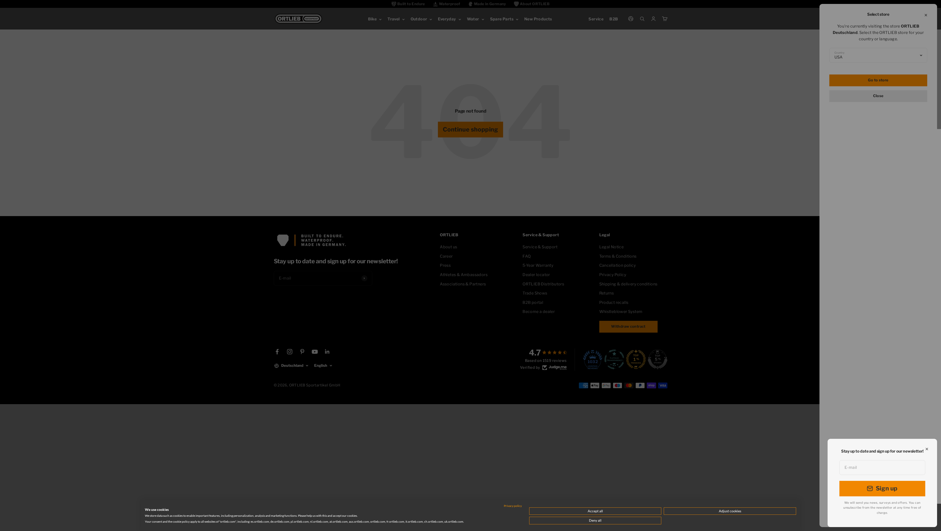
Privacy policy (513, 506)
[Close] (927, 449)
